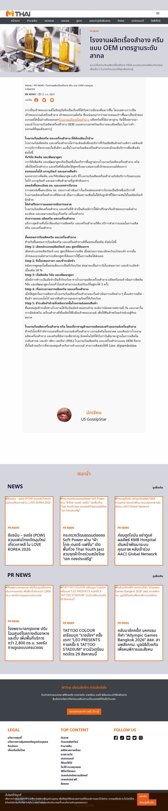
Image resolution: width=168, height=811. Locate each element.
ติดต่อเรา (13, 746)
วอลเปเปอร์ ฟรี (69, 780)
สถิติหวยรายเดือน (71, 750)
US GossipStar (94, 419)
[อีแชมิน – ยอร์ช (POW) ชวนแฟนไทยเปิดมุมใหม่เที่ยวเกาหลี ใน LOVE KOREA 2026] (29, 510)
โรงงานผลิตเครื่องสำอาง (74, 120)
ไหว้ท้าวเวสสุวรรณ (71, 767)
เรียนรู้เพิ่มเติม (146, 802)
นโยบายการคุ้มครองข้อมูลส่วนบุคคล (28, 742)
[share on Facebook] (37, 100)
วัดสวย (120, 21)
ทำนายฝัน (32, 21)
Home (28, 85)
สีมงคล (65, 784)
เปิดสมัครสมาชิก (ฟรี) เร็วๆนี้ (84, 712)
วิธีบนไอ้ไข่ (66, 763)
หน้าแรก (15, 21)
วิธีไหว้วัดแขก (68, 771)
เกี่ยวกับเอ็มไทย (16, 750)
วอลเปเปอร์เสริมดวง (99, 21)
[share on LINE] (52, 100)
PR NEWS (94, 31)
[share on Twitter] (44, 100)
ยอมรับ (143, 796)
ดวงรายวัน (67, 754)
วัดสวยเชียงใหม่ (69, 742)
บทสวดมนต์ (137, 21)
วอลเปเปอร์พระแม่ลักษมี (74, 775)
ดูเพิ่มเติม (158, 488)
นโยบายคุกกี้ (15, 738)
